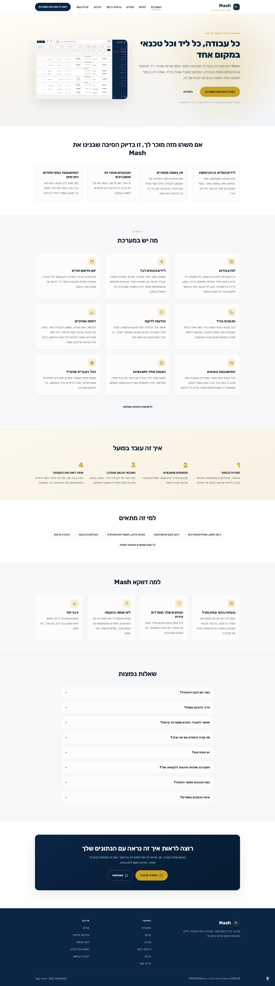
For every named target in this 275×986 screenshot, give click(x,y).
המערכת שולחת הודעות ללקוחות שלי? (184, 767)
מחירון (130, 7)
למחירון (188, 91)
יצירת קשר (82, 7)
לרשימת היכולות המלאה (137, 407)
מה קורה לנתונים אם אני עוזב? (190, 737)
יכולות (142, 7)
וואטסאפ (117, 875)
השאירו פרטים (149, 875)
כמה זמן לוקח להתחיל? (195, 692)
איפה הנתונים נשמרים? (195, 797)
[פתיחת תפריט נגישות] (267, 978)
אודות (86, 928)
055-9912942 (57, 978)
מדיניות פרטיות (81, 935)
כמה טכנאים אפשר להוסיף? (192, 782)
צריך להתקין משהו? (197, 707)
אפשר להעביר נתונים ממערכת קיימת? (185, 722)
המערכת (156, 7)
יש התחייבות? (201, 752)
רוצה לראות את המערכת (53, 6)
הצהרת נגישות (81, 956)
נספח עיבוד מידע (79, 949)
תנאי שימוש (83, 942)
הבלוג (97, 7)
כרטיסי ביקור (114, 7)
